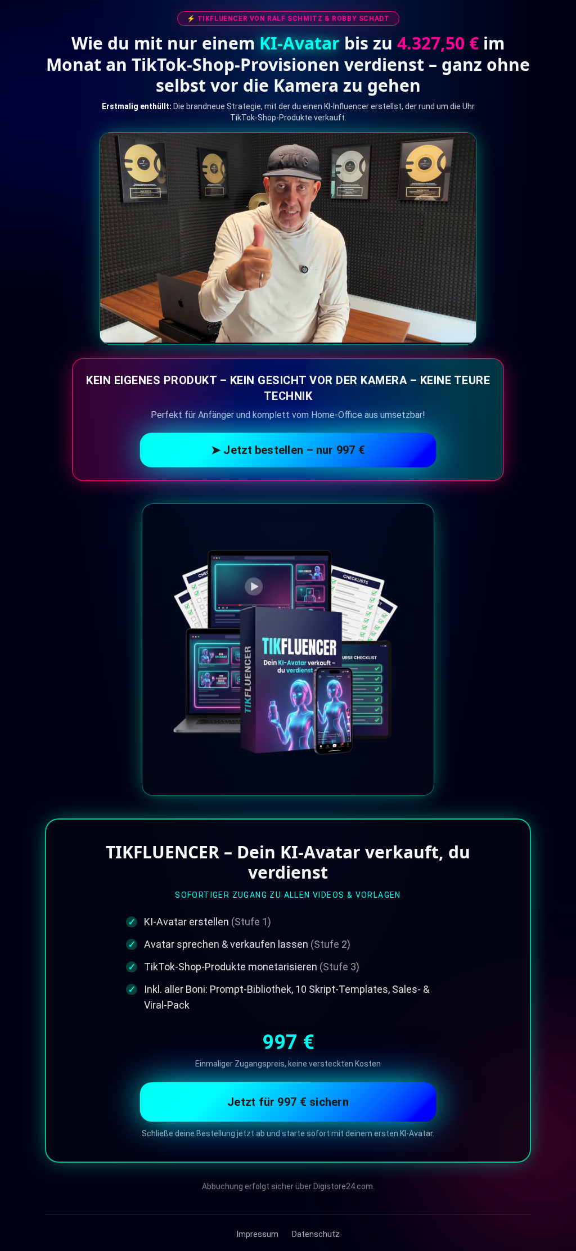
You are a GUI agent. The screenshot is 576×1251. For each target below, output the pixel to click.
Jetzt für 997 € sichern (288, 1102)
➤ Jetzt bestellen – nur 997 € (288, 450)
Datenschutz (316, 1234)
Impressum (257, 1234)
